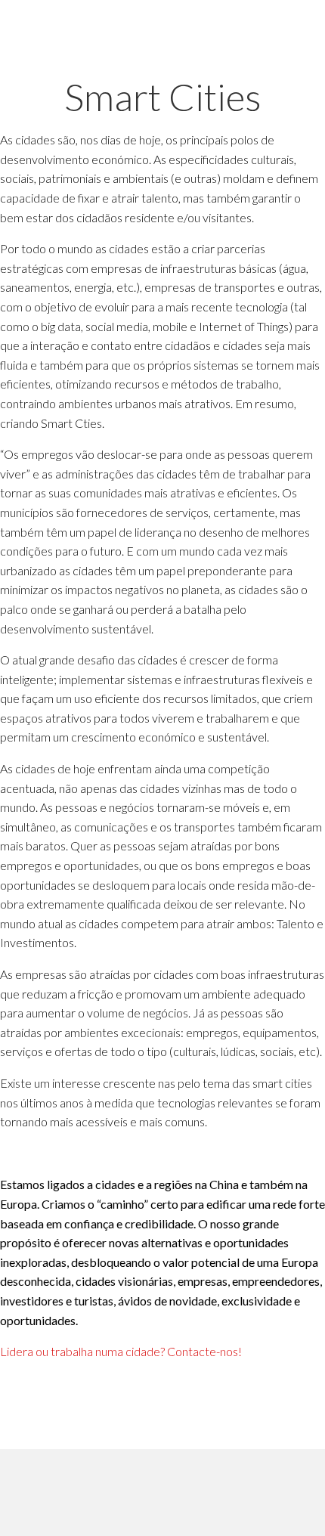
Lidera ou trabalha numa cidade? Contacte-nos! (121, 1351)
